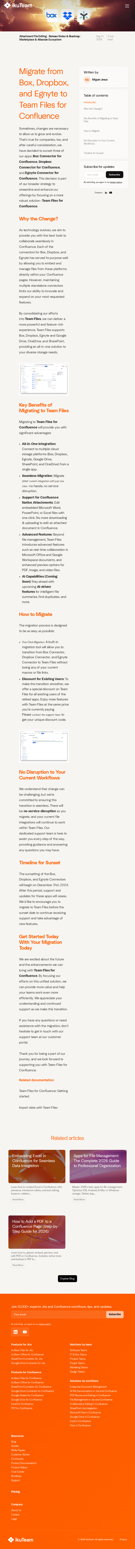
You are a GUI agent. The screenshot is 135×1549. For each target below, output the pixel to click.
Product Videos (19, 1467)
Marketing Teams (79, 1367)
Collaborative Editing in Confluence (88, 1404)
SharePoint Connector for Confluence (31, 1386)
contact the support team (46, 714)
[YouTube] (110, 192)
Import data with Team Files (38, 1107)
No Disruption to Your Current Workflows (99, 142)
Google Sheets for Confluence (27, 1395)
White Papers (18, 1450)
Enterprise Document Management (88, 1386)
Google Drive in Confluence (85, 1417)
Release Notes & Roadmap (64, 36)
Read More (18, 1199)
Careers (15, 1514)
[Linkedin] (15, 1332)
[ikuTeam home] (18, 6)
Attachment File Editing (33, 36)
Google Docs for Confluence (26, 1399)
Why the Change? (93, 109)
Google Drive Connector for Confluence (32, 1391)
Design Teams (77, 1371)
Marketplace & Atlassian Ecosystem (40, 39)
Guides (15, 1446)
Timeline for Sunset (94, 153)
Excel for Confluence (22, 1404)
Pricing (15, 1491)
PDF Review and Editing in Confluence (90, 1395)
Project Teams (77, 1363)
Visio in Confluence (80, 1425)
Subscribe (114, 174)
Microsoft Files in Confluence (85, 1412)
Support (15, 1480)
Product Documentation (24, 1463)
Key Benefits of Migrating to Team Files (101, 120)
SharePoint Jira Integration (83, 1408)
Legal (14, 1519)
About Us (16, 1510)
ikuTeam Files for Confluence (26, 1378)
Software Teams (78, 1350)
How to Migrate (92, 131)
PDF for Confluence (21, 1408)
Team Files (33, 319)
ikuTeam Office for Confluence (27, 1354)
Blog (13, 1441)
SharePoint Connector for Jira (26, 1359)
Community (17, 1459)
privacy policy (116, 182)
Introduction (90, 102)
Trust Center (17, 1471)
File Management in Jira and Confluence (91, 1399)
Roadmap (16, 1476)
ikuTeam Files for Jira (22, 1350)
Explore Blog (67, 1278)
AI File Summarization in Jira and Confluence (93, 1391)
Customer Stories (20, 1454)
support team (43, 833)
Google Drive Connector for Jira (28, 1363)
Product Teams (78, 1359)
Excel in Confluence (80, 1421)
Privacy (123, 1539)
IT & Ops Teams (78, 1354)
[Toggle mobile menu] (127, 5)
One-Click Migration (33, 642)
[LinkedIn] (106, 192)
